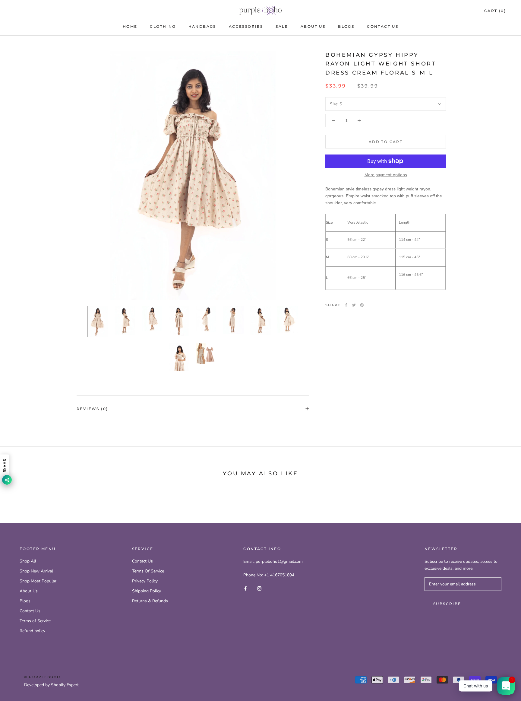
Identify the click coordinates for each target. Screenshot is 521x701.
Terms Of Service (148, 571)
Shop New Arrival (36, 571)
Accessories (246, 26)
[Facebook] (346, 305)
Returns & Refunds (150, 601)
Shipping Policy (146, 591)
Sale (282, 26)
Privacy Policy (145, 581)
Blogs (346, 26)
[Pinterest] (362, 305)
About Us (313, 26)
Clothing (162, 26)
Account (440, 11)
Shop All (28, 561)
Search (466, 11)
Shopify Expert (65, 685)
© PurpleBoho (42, 677)
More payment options (386, 175)
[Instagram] (259, 588)
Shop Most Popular (38, 581)
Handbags (202, 26)
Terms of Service (35, 621)
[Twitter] (354, 305)
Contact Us (382, 26)
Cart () (495, 10)
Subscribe (447, 603)
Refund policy (32, 631)
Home (130, 26)
